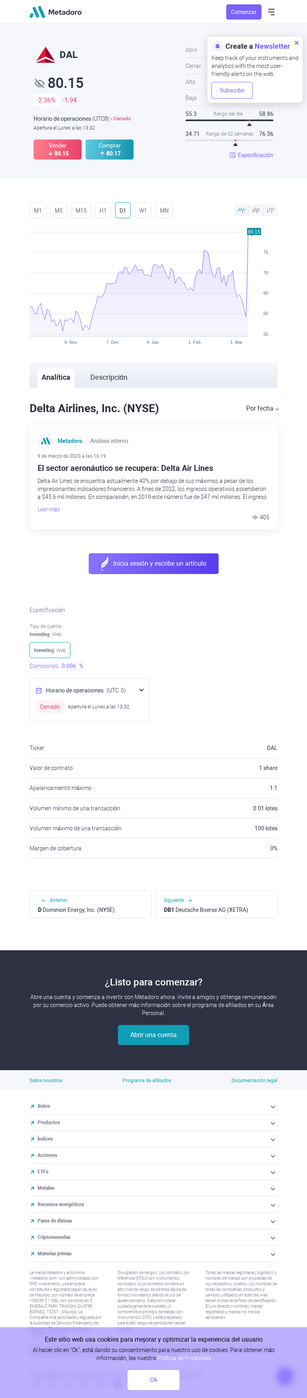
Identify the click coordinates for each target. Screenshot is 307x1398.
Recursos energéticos (61, 1204)
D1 (123, 210)
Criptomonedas (54, 1237)
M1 (38, 210)
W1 (143, 210)
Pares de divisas (55, 1221)
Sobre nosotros (46, 1080)
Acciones (47, 1155)
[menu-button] (271, 12)
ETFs (43, 1172)
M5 (59, 210)
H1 (103, 210)
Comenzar (244, 12)
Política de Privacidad (184, 1358)
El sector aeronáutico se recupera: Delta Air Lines (125, 468)
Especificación (255, 155)
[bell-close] (297, 42)
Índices (45, 1139)
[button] (273, 1106)
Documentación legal (254, 1080)
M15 (81, 210)
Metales (46, 1188)
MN (164, 210)
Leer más (49, 509)
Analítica (56, 377)
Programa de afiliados (147, 1080)
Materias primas (55, 1253)
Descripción (109, 377)
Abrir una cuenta (153, 1035)
